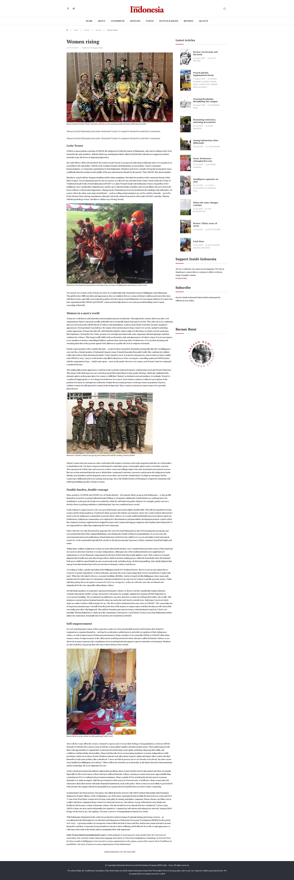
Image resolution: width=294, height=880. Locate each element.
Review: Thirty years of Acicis (205, 224)
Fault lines (198, 241)
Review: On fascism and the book (205, 53)
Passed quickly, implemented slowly (203, 74)
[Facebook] (68, 8)
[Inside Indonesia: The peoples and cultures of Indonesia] (147, 8)
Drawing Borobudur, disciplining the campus (205, 100)
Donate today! (182, 278)
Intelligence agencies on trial (205, 180)
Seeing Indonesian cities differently (205, 141)
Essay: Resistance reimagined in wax (202, 159)
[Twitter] (73, 8)
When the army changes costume (205, 203)
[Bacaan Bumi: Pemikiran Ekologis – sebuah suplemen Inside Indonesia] (201, 353)
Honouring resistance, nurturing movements (204, 120)
